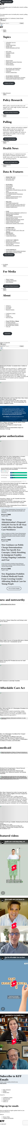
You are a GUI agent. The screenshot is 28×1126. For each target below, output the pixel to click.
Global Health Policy (11, 45)
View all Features (9, 254)
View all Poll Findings (10, 139)
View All (8, 326)
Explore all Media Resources (11, 286)
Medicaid (8, 55)
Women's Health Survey (11, 207)
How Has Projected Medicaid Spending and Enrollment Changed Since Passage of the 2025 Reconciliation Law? (12, 827)
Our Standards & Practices (12, 323)
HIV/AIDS (8, 51)
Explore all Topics (9, 83)
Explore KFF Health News (11, 162)
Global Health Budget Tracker (13, 220)
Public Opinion (9, 63)
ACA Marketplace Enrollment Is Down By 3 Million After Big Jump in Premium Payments (12, 737)
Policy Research (7, 93)
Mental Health (9, 60)
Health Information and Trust (13, 47)
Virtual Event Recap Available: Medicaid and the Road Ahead (14, 822)
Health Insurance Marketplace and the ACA (16, 212)
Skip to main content (6, 1)
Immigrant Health (10, 53)
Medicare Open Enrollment (12, 214)
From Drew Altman (10, 178)
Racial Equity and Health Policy (13, 68)
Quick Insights (9, 186)
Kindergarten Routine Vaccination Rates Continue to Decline (13, 366)
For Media (5, 264)
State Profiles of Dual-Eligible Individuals (16, 251)
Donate (21, 18)
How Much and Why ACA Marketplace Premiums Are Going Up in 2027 (14, 709)
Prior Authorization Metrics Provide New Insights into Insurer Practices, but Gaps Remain (13, 484)
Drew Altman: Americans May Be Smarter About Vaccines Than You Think (12, 423)
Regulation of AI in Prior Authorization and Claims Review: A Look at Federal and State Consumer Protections (13, 503)
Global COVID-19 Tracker (12, 222)
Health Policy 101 (10, 188)
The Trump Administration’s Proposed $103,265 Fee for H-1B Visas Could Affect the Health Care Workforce (13, 524)
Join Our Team (9, 317)
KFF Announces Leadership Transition (10, 680)
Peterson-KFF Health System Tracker (15, 78)
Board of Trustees (10, 309)
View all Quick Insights (14, 588)
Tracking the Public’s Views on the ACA (15, 204)
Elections (8, 43)
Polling (4, 114)
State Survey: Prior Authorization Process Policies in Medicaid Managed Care (13, 506)
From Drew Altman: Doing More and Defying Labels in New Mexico (13, 621)
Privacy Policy (6, 1117)
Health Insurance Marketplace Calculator (15, 77)
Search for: (2, 23)
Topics (4, 30)
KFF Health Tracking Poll (12, 203)
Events (7, 314)
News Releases (9, 282)
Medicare (8, 57)
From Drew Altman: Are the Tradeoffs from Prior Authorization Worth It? (12, 499)
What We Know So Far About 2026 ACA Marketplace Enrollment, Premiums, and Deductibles (14, 740)
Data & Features (7, 164)
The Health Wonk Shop (11, 192)
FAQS (7, 211)
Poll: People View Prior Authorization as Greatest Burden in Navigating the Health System (12, 457)
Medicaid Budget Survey (12, 198)
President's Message (10, 322)
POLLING (8, 201)
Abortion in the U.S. (11, 229)
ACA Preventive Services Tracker (14, 216)
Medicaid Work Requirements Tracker (15, 219)
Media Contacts (9, 279)
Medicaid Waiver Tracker (12, 218)
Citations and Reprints (11, 280)
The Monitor (9, 187)
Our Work (8, 308)
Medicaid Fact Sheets (11, 241)
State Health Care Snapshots (12, 245)
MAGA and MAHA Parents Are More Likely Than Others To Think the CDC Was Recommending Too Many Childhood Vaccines (13, 402)
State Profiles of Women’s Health (14, 252)
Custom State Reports (11, 235)
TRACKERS (9, 215)
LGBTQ (8, 54)
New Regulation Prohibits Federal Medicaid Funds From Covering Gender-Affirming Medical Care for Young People (13, 579)
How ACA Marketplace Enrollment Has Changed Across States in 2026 (12, 734)
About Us (8, 305)
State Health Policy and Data (13, 69)
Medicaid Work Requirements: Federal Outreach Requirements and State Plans (12, 768)
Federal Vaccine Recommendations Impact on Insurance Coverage (11, 428)
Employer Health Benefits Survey (14, 196)
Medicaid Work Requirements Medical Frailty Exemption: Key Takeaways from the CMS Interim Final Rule (13, 772)
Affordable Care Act (11, 42)
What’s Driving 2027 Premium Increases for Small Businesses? (12, 661)
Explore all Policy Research (11, 112)
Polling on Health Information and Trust (15, 205)
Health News (6, 141)
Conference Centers (15, 18)
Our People (8, 307)
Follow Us (7, 18)
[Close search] (1, 25)
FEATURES (9, 184)
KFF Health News (8, 154)
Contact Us (8, 316)
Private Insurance (10, 64)
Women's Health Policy (11, 72)
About (4, 288)
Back (5, 31)
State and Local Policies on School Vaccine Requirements (10, 425)
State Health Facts (10, 234)
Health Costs (9, 46)
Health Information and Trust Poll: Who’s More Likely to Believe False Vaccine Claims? (14, 398)
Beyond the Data (10, 180)
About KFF (7, 333)
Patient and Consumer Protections (14, 62)
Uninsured (8, 71)
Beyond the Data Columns (12, 325)
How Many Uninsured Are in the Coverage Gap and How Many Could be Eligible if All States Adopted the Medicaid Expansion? (13, 794)
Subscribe (2, 18)
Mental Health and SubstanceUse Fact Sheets (13, 243)
